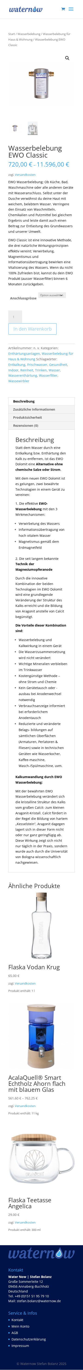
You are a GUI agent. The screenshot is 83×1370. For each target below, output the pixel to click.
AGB (15, 1333)
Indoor (13, 370)
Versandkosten (25, 175)
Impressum (20, 1345)
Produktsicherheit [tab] (27, 417)
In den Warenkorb (32, 329)
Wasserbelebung (29, 34)
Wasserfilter (48, 375)
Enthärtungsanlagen (24, 353)
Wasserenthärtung (22, 375)
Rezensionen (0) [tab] (25, 425)
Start (11, 34)
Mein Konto (20, 1326)
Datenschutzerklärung (29, 1339)
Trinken (41, 370)
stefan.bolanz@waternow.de (39, 1301)
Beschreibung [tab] (24, 401)
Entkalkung (16, 364)
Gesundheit (58, 364)
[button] (67, 58)
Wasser (54, 370)
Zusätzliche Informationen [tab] (34, 409)
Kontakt (17, 1320)
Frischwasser (37, 364)
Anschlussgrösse (23, 298)
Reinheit (26, 370)
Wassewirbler (18, 381)
